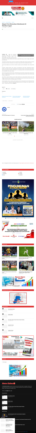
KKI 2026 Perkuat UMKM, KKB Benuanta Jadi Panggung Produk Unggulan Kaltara (25, 272)
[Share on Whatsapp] (21, 104)
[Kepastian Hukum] (4, 326)
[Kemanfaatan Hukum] (4, 310)
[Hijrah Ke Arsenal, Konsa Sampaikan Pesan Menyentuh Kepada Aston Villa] (26, 251)
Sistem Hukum (10, 314)
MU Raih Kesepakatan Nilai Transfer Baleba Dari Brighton (9, 258)
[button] (13, 1)
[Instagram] (15, 4)
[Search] (33, 18)
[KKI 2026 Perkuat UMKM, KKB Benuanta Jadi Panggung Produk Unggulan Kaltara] (26, 266)
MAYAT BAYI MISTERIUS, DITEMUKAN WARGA (26, 97)
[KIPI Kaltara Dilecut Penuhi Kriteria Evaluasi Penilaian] (4, 321)
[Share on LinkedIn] (20, 104)
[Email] (19, 4)
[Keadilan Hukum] (4, 331)
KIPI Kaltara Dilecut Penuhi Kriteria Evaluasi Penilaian (16, 319)
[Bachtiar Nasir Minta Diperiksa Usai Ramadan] (3, 420)
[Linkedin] (16, 4)
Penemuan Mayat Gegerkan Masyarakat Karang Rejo (17, 97)
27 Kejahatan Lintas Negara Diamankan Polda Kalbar (9, 425)
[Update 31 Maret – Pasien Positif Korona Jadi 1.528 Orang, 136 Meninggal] (3, 430)
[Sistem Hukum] (4, 316)
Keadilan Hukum (10, 330)
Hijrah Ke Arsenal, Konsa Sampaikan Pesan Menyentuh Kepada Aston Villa (25, 258)
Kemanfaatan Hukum (11, 309)
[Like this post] (17, 104)
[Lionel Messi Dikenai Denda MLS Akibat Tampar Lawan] (10, 126)
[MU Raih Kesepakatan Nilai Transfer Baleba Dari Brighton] (9, 251)
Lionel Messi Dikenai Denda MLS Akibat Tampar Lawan (10, 133)
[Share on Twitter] (19, 104)
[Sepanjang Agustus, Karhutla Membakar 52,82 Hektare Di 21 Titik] (26, 126)
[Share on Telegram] (22, 104)
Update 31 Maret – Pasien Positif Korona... (9, 430)
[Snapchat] (20, 4)
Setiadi (5, 27)
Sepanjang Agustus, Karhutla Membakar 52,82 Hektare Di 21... (26, 133)
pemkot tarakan (5, 100)
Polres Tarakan (10, 100)
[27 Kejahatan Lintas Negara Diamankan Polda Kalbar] (3, 425)
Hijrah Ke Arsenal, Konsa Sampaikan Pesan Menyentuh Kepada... (18, 1)
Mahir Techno (26, 431)
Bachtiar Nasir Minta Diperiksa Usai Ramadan (10, 420)
